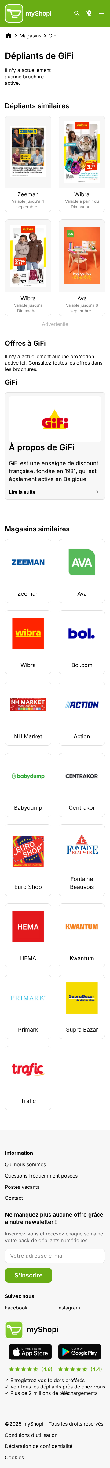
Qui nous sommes (25, 1164)
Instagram (68, 1308)
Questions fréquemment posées (41, 1176)
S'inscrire (28, 1275)
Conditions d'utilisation (31, 1435)
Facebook (16, 1308)
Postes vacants (22, 1187)
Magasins (30, 36)
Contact (14, 1198)
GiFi (53, 36)
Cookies (14, 1457)
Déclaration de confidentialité (38, 1446)
